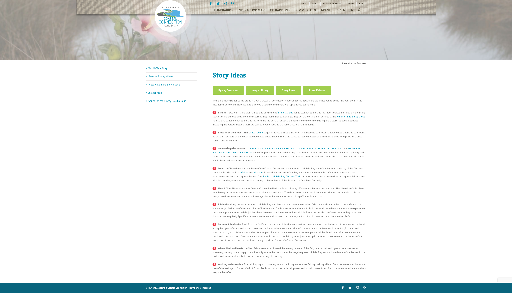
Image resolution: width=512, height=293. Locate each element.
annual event (256, 132)
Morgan (258, 172)
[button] (359, 9)
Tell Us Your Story (157, 68)
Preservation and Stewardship (164, 84)
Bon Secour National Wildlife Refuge (306, 148)
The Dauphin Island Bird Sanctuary (266, 148)
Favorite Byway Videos (160, 76)
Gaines (244, 172)
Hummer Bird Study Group (351, 116)
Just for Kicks (155, 92)
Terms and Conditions (200, 287)
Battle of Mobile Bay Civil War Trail (281, 176)
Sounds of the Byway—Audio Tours (167, 101)
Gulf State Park (335, 148)
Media (352, 63)
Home (344, 63)
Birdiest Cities (285, 112)
